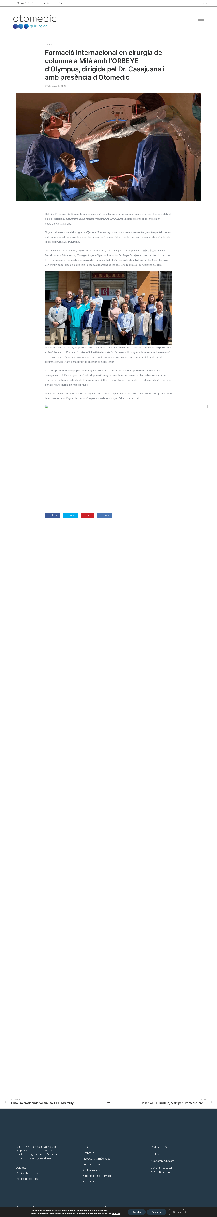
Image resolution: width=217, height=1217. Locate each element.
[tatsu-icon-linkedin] (189, 3)
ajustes (116, 1213)
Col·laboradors (91, 1170)
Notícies (49, 44)
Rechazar (157, 1212)
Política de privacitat (27, 1173)
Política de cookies (27, 1179)
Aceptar (136, 1212)
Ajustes (177, 1212)
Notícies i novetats (94, 1164)
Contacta (88, 1181)
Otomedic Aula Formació (97, 1175)
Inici (85, 1147)
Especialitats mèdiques (96, 1158)
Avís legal (21, 1167)
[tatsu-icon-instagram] (195, 3)
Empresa (88, 1153)
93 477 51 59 (25, 3)
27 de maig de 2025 (55, 86)
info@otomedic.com (55, 3)
